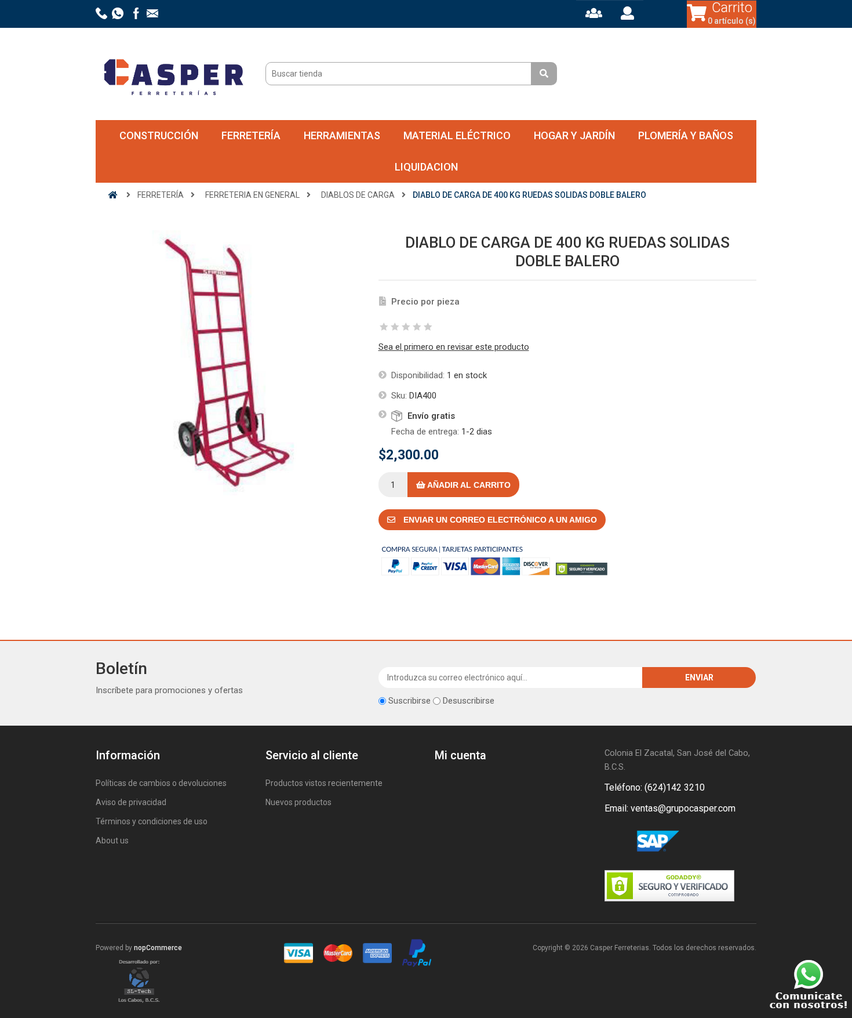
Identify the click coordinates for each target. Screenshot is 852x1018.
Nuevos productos (298, 802)
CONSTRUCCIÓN (158, 135)
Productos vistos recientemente (324, 783)
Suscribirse (409, 700)
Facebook (616, 842)
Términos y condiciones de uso (151, 821)
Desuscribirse (468, 700)
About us (112, 840)
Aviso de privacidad (131, 802)
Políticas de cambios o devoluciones (161, 783)
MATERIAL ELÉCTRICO (457, 135)
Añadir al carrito (468, 485)
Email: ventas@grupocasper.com (670, 808)
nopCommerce (158, 948)
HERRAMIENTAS (342, 135)
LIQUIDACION (426, 167)
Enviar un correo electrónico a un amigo (499, 519)
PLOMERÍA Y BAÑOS (685, 135)
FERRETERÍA (251, 135)
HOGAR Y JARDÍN (574, 135)
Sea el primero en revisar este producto (453, 347)
